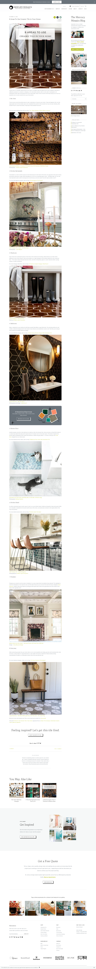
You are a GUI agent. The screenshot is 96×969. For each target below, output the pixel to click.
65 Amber (22, 166)
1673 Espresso (36, 166)
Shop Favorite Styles (35, 735)
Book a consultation (77, 49)
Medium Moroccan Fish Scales (16, 643)
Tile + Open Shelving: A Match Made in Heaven (39, 110)
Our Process (58, 945)
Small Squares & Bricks (14, 166)
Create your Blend (44, 935)
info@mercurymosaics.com (81, 933)
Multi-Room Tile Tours (76, 132)
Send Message (48, 882)
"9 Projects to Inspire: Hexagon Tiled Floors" (38, 264)
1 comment (59, 20)
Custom (70, 8)
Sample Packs (43, 929)
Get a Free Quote (44, 934)
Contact (80, 8)
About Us (58, 943)
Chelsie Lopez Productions (22, 167)
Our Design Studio (76, 115)
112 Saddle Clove (29, 166)
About (75, 8)
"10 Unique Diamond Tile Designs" (38, 660)
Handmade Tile (43, 927)
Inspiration (64, 8)
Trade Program (75, 6)
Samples (57, 8)
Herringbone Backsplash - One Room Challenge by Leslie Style (78, 130)
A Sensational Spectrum (23, 411)
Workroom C (24, 403)
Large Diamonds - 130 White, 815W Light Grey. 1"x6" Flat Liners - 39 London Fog (27, 715)
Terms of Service (59, 935)
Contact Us (58, 946)
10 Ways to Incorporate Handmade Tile (77, 123)
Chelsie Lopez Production (19, 320)
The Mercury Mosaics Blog (78, 18)
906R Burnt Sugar (44, 166)
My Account (58, 930)
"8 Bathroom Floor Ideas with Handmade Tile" (40, 439)
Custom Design (43, 932)
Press (42, 946)
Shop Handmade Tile (49, 8)
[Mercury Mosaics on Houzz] (79, 90)
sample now (56, 2)
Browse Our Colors (23, 418)
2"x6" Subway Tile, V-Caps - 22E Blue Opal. (19, 248)
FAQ (57, 929)
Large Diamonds (13, 401)
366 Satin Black (21, 401)
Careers (57, 950)
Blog (85, 8)
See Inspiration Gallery (28, 837)
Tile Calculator (59, 932)
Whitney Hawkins (19, 499)
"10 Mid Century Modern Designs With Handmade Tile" (40, 333)
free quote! (43, 718)
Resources (58, 927)
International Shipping (60, 934)
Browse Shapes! (79, 927)
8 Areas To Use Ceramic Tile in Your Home (23, 720)
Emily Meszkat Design (18, 645)
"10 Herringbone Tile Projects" (36, 180)
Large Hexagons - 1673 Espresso (16, 318)
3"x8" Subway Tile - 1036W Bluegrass (17, 572)
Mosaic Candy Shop (44, 945)
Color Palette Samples (45, 930)
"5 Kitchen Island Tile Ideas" (35, 512)
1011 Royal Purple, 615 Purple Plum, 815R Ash (33, 643)
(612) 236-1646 (79, 930)
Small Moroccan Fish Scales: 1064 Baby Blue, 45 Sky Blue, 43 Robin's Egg (25, 497)
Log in (82, 6)
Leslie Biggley (19, 249)
